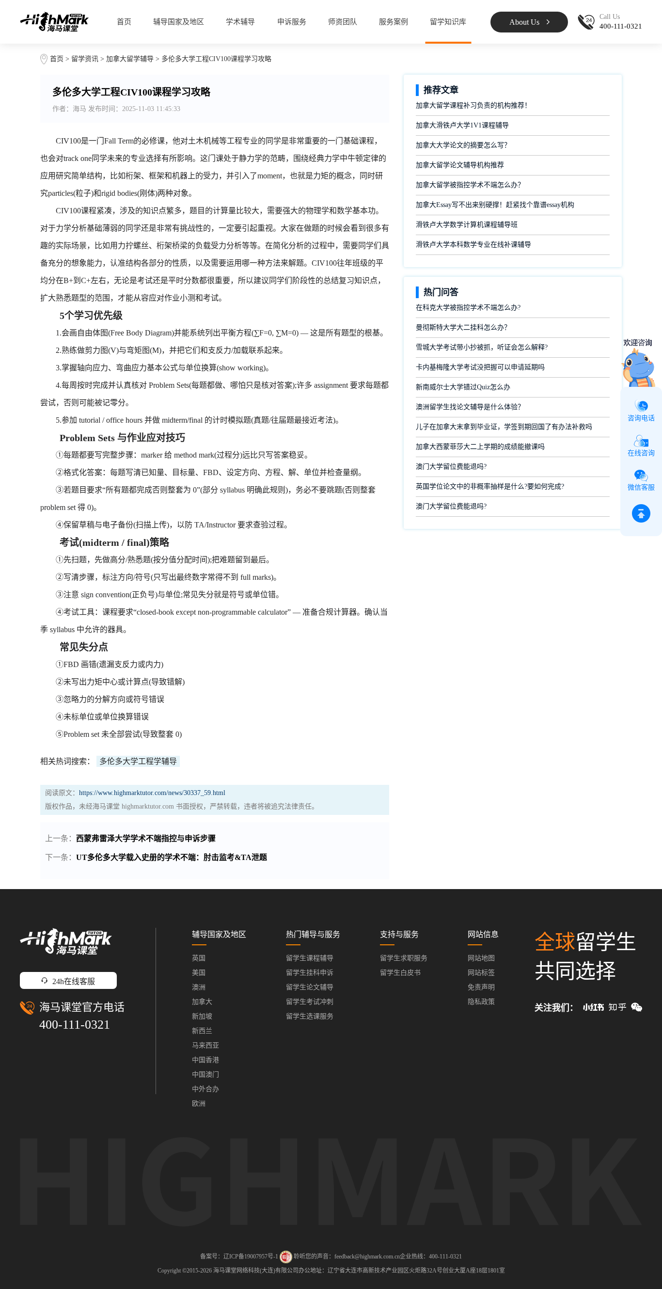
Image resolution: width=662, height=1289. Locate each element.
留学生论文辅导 (309, 987)
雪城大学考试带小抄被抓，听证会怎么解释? (482, 347)
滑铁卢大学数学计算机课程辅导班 (467, 224)
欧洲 (198, 1103)
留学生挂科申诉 (309, 972)
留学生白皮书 (400, 972)
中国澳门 (205, 1074)
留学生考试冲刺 (309, 1001)
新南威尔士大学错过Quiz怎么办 (463, 387)
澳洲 (198, 987)
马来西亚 (205, 1045)
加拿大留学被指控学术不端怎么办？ (470, 185)
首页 (124, 22)
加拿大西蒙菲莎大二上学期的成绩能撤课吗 (480, 446)
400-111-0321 (74, 1025)
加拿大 (202, 1001)
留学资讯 (84, 59)
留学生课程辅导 (309, 958)
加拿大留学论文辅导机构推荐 (460, 165)
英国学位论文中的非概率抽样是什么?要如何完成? (490, 486)
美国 (198, 972)
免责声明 (481, 987)
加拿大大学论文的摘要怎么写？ (463, 145)
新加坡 (202, 1016)
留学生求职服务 (403, 958)
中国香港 (205, 1060)
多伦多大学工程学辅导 (138, 761)
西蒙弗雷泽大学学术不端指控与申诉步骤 (146, 838)
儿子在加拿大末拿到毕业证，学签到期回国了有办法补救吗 (504, 426)
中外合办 (205, 1089)
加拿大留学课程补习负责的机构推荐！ (473, 105)
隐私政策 (481, 1001)
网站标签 (481, 972)
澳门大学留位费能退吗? (451, 466)
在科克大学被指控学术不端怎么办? (468, 307)
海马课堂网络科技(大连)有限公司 (256, 1270)
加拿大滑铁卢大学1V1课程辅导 (462, 125)
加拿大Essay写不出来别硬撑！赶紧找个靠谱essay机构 (495, 204)
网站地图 (481, 958)
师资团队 (342, 22)
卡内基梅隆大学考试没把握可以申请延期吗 (480, 367)
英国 (198, 958)
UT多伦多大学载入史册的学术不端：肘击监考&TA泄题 (171, 857)
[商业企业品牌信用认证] (286, 1257)
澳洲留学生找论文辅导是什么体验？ (470, 407)
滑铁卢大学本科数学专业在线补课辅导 (473, 244)
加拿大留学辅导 (130, 59)
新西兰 (202, 1030)
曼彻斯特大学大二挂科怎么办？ (463, 327)
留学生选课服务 (309, 1016)
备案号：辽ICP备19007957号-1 (239, 1256)
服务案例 (393, 22)
